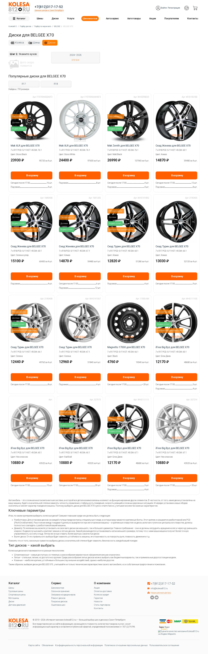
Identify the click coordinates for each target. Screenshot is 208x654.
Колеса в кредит (101, 595)
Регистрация (174, 8)
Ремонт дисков (58, 598)
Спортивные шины (17, 595)
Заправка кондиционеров (63, 595)
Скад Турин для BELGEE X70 (123, 246)
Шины (40, 18)
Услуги (70, 18)
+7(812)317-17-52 (49, 7)
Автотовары (134, 18)
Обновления (47, 645)
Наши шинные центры (161, 593)
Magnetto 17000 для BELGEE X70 (126, 347)
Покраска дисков (59, 601)
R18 (56, 83)
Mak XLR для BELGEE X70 (25, 145)
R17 (24, 83)
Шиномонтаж (90, 18)
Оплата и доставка (103, 591)
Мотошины (13, 598)
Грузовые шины (15, 591)
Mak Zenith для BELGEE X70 (123, 145)
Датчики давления (16, 605)
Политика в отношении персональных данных (126, 645)
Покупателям (171, 18)
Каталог (21, 18)
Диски (55, 18)
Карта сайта (34, 645)
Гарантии (98, 598)
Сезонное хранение (60, 591)
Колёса (19, 42)
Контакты (192, 18)
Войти (164, 8)
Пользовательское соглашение (164, 645)
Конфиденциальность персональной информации (79, 645)
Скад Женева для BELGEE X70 (173, 145)
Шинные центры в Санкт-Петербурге (49, 10)
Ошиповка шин (58, 605)
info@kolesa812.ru (159, 588)
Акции (152, 18)
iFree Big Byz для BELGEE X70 (172, 347)
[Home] (19, 8)
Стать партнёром (102, 605)
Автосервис (112, 18)
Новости (98, 601)
